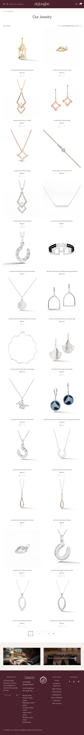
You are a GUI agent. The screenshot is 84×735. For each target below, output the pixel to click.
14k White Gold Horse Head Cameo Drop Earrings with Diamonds (62, 419)
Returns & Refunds (57, 698)
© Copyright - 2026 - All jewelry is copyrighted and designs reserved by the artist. (22, 730)
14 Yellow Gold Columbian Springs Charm (22, 70)
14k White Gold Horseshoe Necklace (62, 470)
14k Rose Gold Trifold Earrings (61, 120)
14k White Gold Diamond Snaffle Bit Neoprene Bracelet (61, 271)
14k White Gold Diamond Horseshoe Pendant (22, 271)
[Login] (76, 4)
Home (4, 11)
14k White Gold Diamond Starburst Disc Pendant (22, 319)
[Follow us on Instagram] (74, 681)
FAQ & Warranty (56, 692)
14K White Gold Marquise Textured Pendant (62, 621)
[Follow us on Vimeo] (78, 681)
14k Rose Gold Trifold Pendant (22, 171)
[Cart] (80, 4)
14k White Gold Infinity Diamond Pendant (22, 520)
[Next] (53, 633)
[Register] (17, 695)
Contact (57, 680)
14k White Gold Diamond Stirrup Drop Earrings (62, 319)
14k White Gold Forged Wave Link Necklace (22, 369)
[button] (21, 76)
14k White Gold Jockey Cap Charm (22, 570)
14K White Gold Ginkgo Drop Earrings (61, 369)
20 (49, 633)
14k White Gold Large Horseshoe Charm (62, 570)
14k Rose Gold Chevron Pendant (22, 120)
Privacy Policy (57, 701)
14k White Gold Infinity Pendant (62, 520)
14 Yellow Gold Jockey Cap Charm (61, 70)
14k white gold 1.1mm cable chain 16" (62, 171)
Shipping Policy (56, 695)
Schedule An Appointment (57, 685)
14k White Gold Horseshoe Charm (22, 470)
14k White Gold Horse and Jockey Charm (22, 419)
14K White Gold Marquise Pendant (22, 621)
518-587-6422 (30, 688)
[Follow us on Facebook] (69, 681)
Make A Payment (56, 689)
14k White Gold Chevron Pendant (22, 221)
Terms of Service (56, 703)
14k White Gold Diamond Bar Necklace (62, 221)
